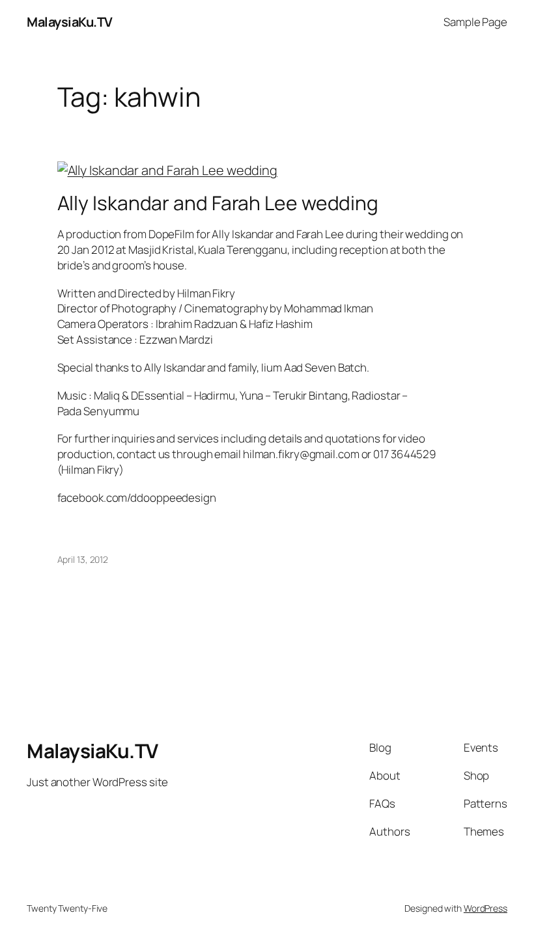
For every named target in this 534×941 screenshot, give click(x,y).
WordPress (485, 908)
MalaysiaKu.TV (70, 22)
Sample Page (475, 21)
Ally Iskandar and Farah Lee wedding (218, 203)
